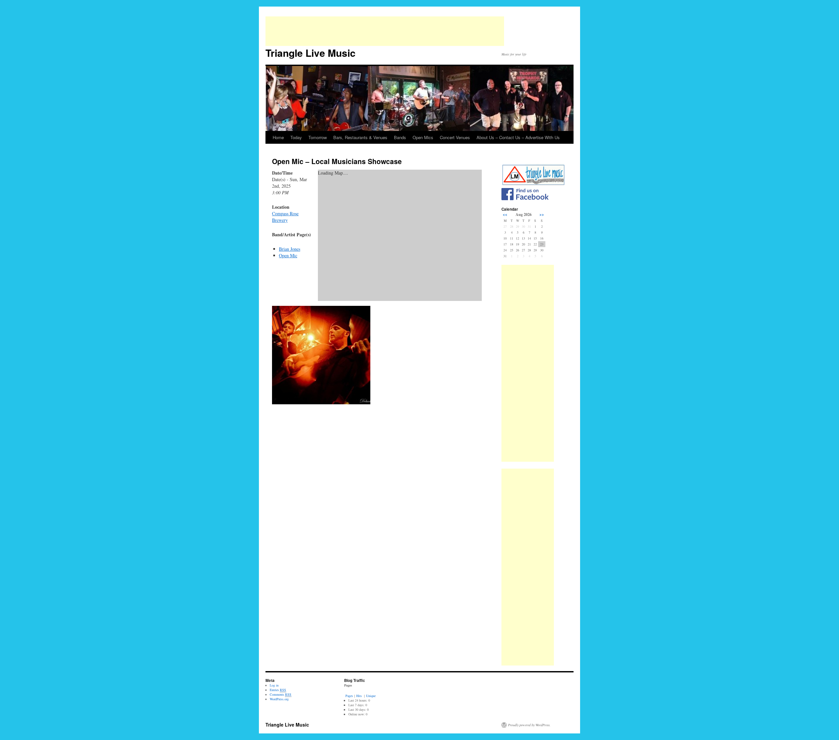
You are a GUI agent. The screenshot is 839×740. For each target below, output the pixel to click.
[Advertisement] (384, 31)
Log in (274, 685)
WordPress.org (279, 699)
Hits (359, 695)
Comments (280, 694)
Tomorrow (317, 137)
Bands (400, 137)
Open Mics (423, 137)
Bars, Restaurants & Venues (360, 137)
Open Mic (288, 255)
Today (296, 137)
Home (278, 137)
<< (505, 214)
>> (541, 214)
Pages (349, 695)
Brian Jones (289, 249)
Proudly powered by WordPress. (529, 725)
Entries (278, 689)
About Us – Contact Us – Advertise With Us (518, 137)
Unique (371, 695)
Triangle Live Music (310, 53)
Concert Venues (455, 137)
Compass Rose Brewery (285, 216)
